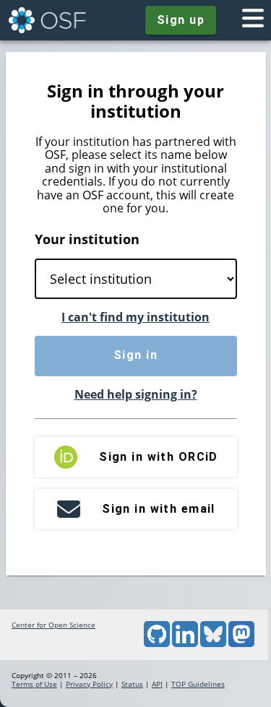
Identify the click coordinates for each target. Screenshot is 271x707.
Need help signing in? (135, 394)
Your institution (87, 239)
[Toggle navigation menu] (253, 20)
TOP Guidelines (198, 684)
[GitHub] (157, 644)
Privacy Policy (89, 684)
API (157, 684)
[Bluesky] (213, 644)
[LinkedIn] (185, 644)
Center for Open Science (53, 625)
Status (132, 684)
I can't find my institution (135, 317)
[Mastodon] (241, 644)
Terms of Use (34, 684)
